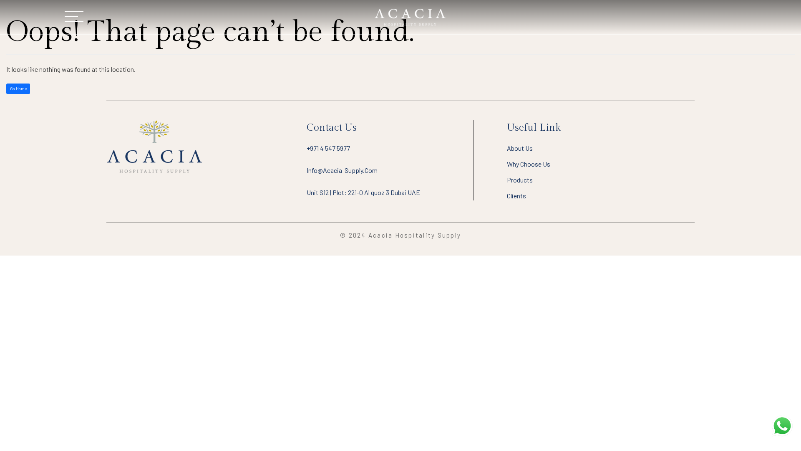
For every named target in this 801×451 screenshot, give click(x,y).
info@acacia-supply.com (342, 170)
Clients (516, 196)
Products (520, 180)
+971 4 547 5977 (328, 148)
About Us (520, 148)
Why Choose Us (528, 164)
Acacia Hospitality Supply (414, 235)
